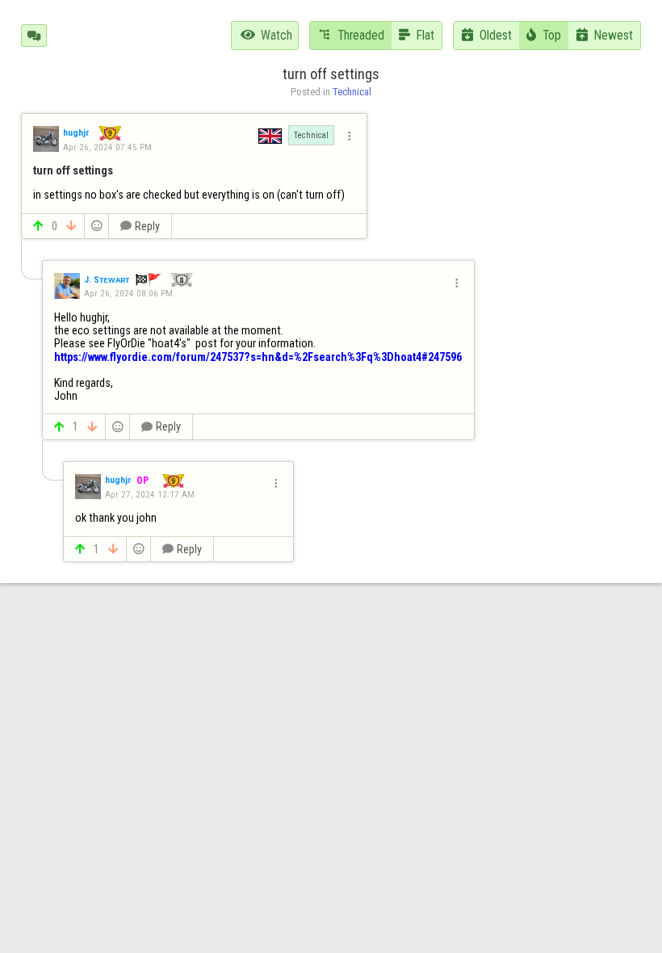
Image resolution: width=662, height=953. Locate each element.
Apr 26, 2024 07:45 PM (107, 147)
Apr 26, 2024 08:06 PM (128, 293)
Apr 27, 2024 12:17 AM (150, 494)
